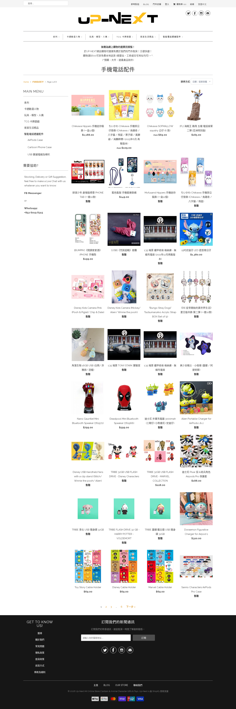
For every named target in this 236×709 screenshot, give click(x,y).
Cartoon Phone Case (40, 147)
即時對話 (135, 4)
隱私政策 (39, 652)
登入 (167, 4)
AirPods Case (35, 140)
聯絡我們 (137, 685)
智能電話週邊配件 (172, 37)
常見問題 (39, 646)
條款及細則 (39, 672)
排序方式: (186, 81)
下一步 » (130, 606)
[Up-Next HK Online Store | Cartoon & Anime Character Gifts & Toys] (118, 19)
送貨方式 (39, 665)
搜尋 (40, 633)
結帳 (192, 4)
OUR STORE (121, 685)
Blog (146, 4)
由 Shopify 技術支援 (159, 691)
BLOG (107, 685)
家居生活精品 (147, 37)
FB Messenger (33, 193)
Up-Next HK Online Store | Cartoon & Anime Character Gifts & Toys (107, 691)
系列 (55, 37)
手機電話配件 (118, 69)
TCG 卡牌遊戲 (124, 37)
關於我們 (39, 639)
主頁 (96, 685)
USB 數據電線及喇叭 (39, 154)
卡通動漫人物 (73, 37)
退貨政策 (39, 659)
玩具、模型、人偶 (98, 37)
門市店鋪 (157, 4)
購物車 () (181, 4)
